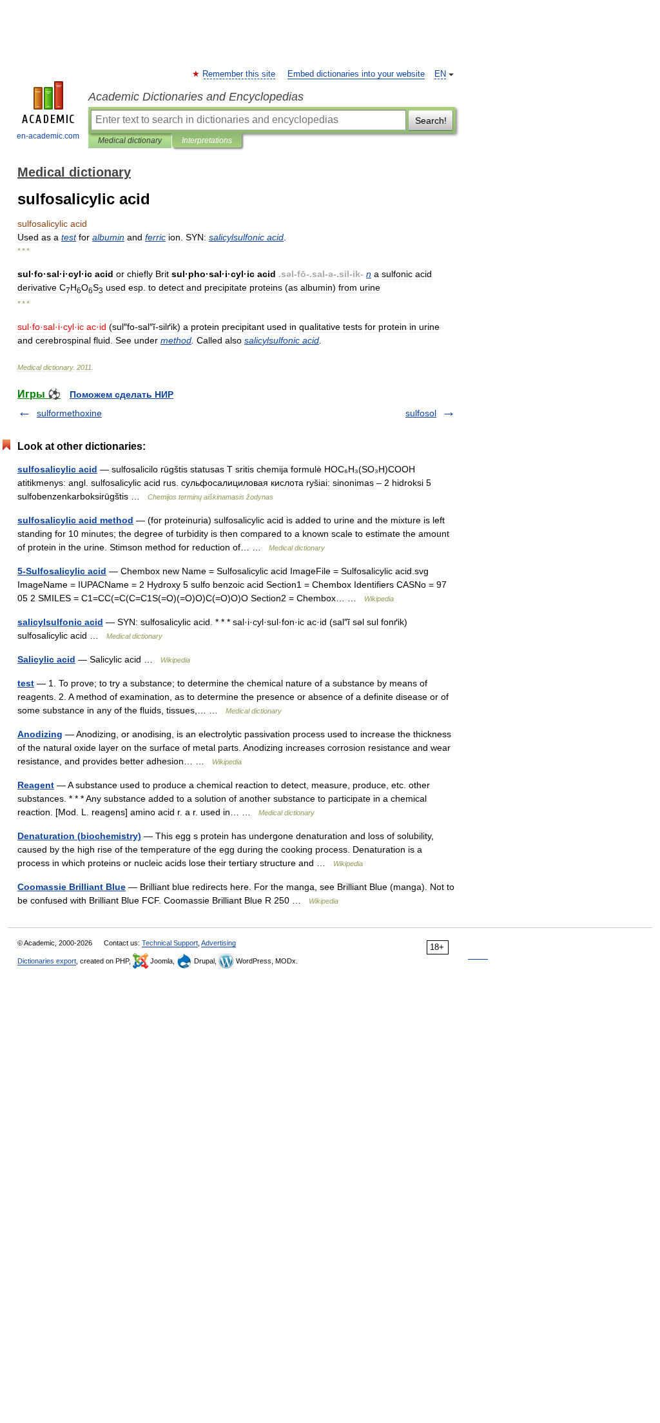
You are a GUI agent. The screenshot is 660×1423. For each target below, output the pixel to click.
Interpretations (207, 140)
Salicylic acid (46, 659)
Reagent (35, 785)
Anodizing (40, 734)
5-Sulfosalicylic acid (61, 571)
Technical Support (170, 943)
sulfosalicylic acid (57, 469)
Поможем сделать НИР (121, 394)
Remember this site (239, 74)
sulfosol (420, 413)
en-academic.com (48, 135)
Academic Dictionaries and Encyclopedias (196, 96)
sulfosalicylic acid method (75, 520)
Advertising (218, 943)
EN (440, 74)
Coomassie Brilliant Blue (71, 887)
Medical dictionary (130, 140)
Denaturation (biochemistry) (79, 836)
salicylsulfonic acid (60, 622)
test (25, 683)
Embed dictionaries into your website (356, 74)
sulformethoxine (69, 413)
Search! (431, 120)
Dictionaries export (46, 961)
